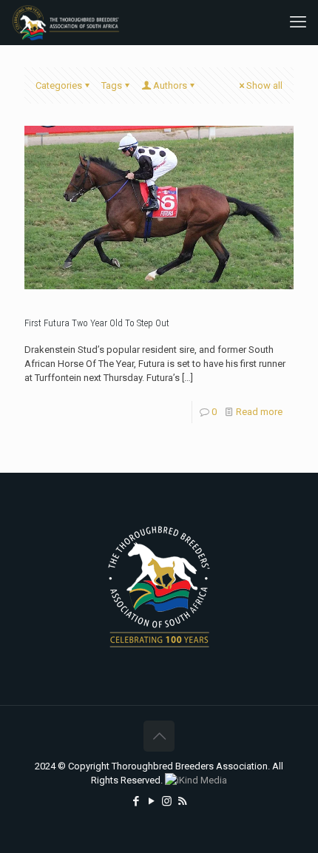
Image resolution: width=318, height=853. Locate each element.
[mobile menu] (298, 22)
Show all (264, 85)
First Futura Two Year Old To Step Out (96, 322)
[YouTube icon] (151, 801)
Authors (170, 85)
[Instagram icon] (166, 801)
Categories (58, 85)
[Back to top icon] (159, 736)
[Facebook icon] (135, 801)
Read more (259, 411)
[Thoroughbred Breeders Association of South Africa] (66, 22)
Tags (111, 85)
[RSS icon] (182, 801)
